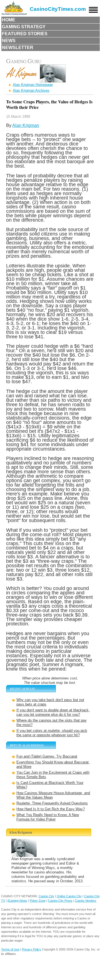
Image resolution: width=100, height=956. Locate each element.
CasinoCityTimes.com (58, 9)
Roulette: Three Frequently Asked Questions (52, 803)
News (9, 40)
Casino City (46, 896)
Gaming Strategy (24, 26)
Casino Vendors (85, 900)
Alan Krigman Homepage (33, 85)
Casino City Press (60, 900)
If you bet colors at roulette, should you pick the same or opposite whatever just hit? (51, 732)
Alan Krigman (25, 125)
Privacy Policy (31, 949)
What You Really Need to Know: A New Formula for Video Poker (47, 817)
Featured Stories (25, 33)
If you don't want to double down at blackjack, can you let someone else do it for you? (53, 712)
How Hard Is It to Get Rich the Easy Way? (50, 809)
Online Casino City (69, 896)
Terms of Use (10, 949)
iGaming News (17, 900)
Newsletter (17, 47)
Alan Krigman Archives (31, 90)
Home (8, 19)
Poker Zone (38, 900)
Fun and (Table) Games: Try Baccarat (46, 756)
